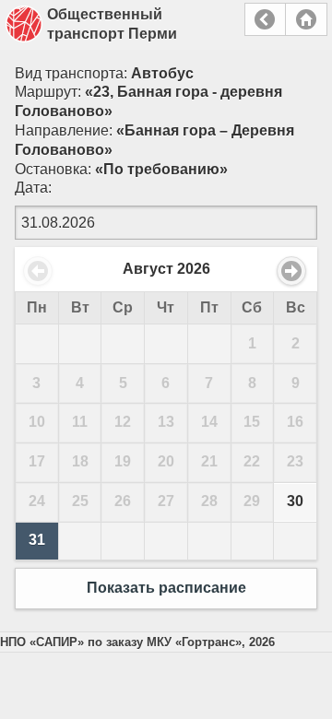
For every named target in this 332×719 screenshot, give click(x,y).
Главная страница (306, 19)
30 (295, 501)
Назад (265, 19)
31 (37, 540)
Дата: (33, 187)
